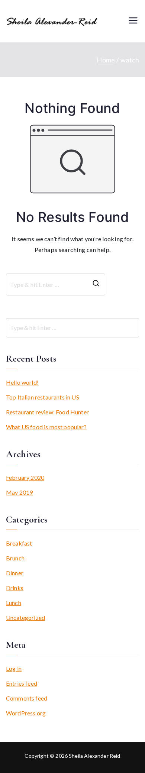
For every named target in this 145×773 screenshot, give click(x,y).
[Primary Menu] (133, 21)
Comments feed (26, 698)
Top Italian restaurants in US (42, 397)
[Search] (96, 284)
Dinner (14, 572)
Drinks (14, 587)
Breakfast (19, 543)
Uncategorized (25, 617)
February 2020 (25, 477)
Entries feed (21, 683)
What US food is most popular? (46, 426)
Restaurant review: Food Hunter (47, 411)
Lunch (13, 602)
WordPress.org (26, 713)
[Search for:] (72, 327)
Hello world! (22, 382)
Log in (14, 668)
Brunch (15, 558)
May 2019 (19, 492)
